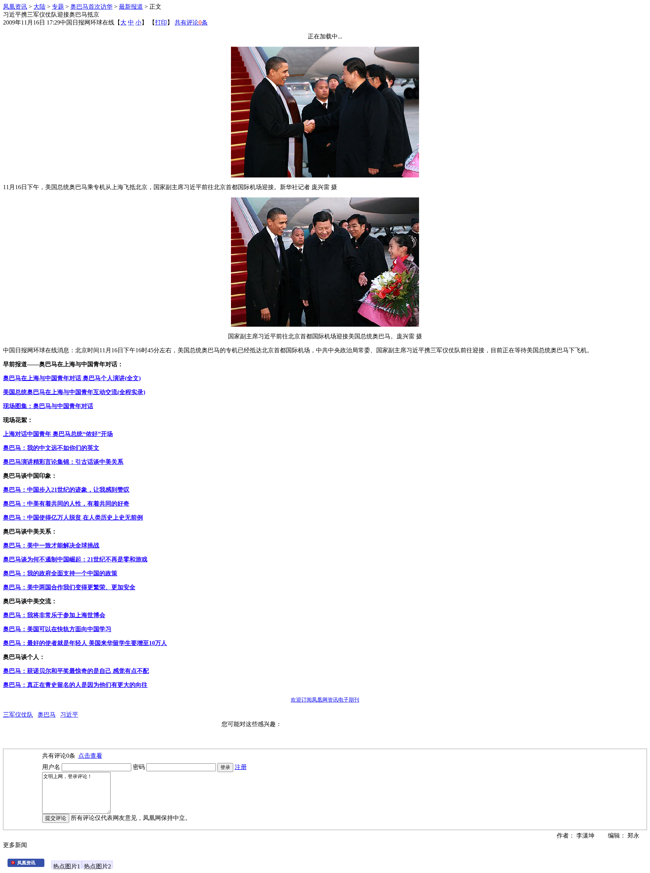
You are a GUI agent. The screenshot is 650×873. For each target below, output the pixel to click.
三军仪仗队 (18, 714)
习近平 (69, 714)
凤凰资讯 (15, 6)
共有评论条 (191, 22)
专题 (58, 6)
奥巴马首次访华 (91, 6)
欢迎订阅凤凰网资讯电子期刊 (325, 700)
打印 (161, 22)
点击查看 (90, 755)
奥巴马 (47, 714)
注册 (241, 767)
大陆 (39, 6)
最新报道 (131, 6)
